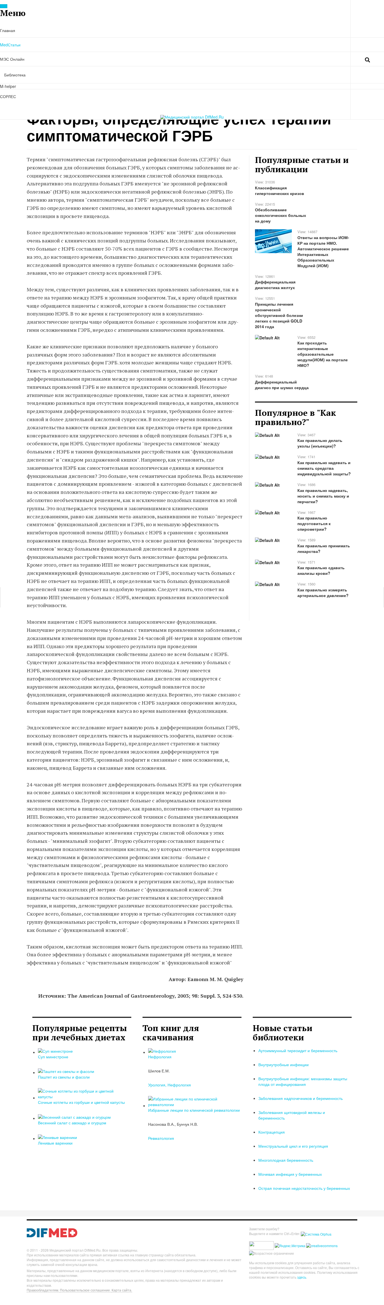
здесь (301, 1277)
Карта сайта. (122, 1290)
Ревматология (161, 1138)
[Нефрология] (162, 1050)
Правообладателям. (43, 1290)
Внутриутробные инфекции (283, 1064)
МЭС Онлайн (12, 59)
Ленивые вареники (55, 1143)
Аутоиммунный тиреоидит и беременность (297, 1050)
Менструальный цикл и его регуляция (293, 1146)
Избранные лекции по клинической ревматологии (194, 1110)
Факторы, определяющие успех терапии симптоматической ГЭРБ (179, 126)
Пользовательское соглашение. (86, 1290)
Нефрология (159, 1056)
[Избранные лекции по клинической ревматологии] (193, 1101)
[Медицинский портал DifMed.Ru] (192, 117)
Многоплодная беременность (285, 1160)
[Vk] (314, 59)
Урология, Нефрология (169, 1085)
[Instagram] (325, 59)
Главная (7, 30)
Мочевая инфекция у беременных (290, 1174)
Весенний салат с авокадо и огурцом (72, 1122)
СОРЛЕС (8, 96)
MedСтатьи (10, 44)
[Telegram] (337, 59)
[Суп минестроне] (55, 1050)
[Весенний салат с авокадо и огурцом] (74, 1116)
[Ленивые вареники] (57, 1137)
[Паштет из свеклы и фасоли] (66, 1070)
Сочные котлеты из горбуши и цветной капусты (81, 1102)
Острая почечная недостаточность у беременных (304, 1188)
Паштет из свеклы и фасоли (64, 1077)
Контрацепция (271, 1132)
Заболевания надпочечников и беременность (300, 1098)
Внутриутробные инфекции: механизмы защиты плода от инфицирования (302, 1081)
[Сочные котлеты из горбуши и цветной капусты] (83, 1093)
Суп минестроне (53, 1056)
